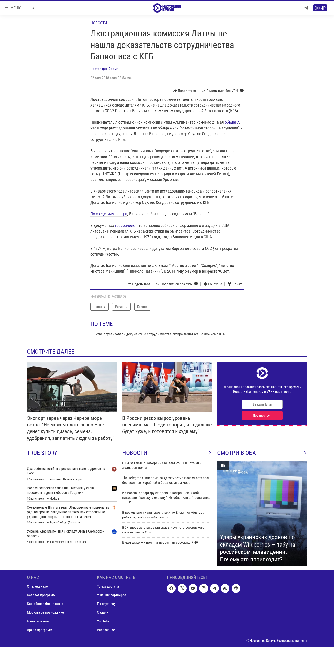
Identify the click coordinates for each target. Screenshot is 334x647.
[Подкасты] (236, 588)
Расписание (106, 630)
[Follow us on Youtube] (193, 588)
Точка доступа (108, 586)
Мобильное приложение (45, 612)
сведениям (105, 213)
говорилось (125, 225)
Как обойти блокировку (45, 604)
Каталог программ (41, 595)
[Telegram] (306, 7)
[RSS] (225, 588)
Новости (98, 22)
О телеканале (37, 586)
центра (121, 213)
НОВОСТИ (134, 453)
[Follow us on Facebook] (171, 588)
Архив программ (39, 630)
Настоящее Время (104, 68)
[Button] (184, 91)
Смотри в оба (236, 453)
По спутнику (106, 604)
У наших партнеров (111, 595)
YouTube (103, 621)
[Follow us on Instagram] (203, 588)
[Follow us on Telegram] (214, 588)
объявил (232, 122)
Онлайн (102, 612)
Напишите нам (38, 621)
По (93, 213)
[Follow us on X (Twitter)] (182, 588)
